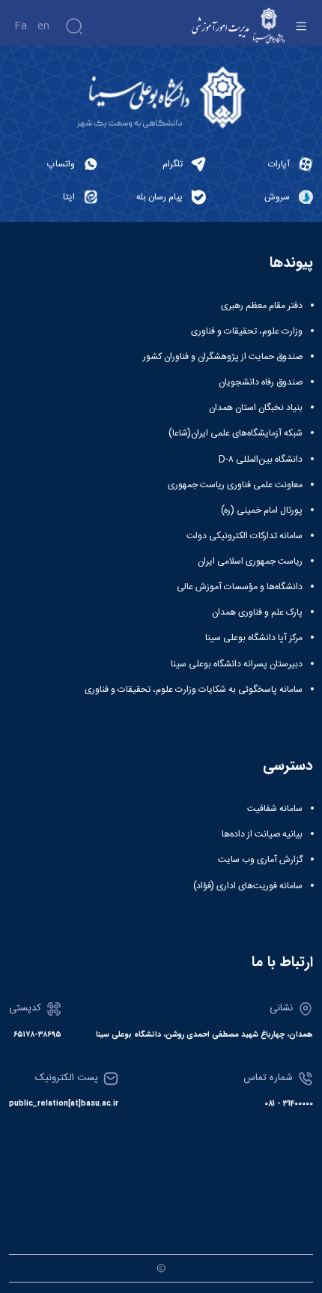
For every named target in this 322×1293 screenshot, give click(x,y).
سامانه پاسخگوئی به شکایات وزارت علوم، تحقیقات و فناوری (194, 689)
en (43, 26)
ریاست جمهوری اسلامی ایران (250, 561)
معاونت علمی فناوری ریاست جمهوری (235, 484)
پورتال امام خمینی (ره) (262, 510)
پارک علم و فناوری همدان (257, 612)
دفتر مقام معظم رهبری (262, 305)
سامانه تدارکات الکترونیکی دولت (244, 535)
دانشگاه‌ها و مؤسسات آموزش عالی (240, 586)
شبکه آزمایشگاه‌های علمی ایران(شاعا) (235, 433)
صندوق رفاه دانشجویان (261, 382)
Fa (20, 26)
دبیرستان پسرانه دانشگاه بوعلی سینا (237, 664)
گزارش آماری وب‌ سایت (260, 859)
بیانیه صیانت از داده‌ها (262, 834)
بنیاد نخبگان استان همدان (256, 407)
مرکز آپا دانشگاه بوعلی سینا (254, 637)
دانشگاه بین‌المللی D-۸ (261, 459)
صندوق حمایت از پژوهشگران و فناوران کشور (223, 356)
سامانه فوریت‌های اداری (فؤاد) (248, 885)
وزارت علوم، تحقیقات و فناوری (247, 331)
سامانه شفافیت (275, 808)
